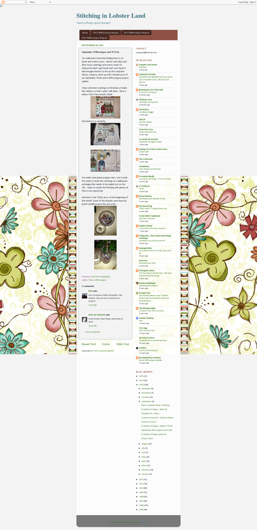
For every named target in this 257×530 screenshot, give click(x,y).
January (145, 474)
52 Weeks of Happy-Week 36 (153, 434)
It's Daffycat (144, 186)
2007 (141, 501)
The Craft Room (146, 159)
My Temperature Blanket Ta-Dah (152, 199)
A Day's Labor (147, 438)
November (146, 393)
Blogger (144, 522)
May (144, 457)
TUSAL (91, 280)
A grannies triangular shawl (150, 142)
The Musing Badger (147, 308)
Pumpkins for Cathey (150, 414)
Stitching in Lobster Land (110, 15)
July (143, 448)
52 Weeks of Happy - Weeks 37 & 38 (156, 426)
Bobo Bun (143, 261)
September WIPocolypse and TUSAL (156, 430)
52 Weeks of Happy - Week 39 (154, 409)
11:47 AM (92, 305)
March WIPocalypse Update (150, 360)
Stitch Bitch (144, 110)
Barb (90, 291)
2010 (141, 488)
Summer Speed (145, 122)
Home (85, 32)
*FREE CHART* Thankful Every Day (153, 209)
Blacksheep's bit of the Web (151, 90)
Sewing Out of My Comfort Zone (153, 149)
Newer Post (89, 344)
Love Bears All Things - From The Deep (155, 179)
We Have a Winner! (147, 219)
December (146, 389)
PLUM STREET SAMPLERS (149, 216)
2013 (141, 385)
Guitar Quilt (144, 152)
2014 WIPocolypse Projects (94, 37)
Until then (143, 67)
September (147, 402)
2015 (141, 376)
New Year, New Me (147, 331)
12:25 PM (92, 326)
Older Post (122, 344)
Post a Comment (93, 332)
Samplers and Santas (148, 65)
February (146, 470)
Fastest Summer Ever (147, 132)
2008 (141, 497)
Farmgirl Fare (144, 293)
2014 (141, 380)
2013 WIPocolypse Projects (136, 32)
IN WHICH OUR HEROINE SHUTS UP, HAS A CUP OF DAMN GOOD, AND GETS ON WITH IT (155, 79)
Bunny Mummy (145, 196)
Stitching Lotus (145, 100)
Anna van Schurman (96, 315)
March (145, 466)
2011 (141, 484)
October (145, 397)
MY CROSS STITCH (147, 338)
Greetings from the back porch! (152, 241)
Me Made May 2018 (147, 263)
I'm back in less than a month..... (152, 311)
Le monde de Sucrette (148, 139)
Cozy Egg (143, 328)
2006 (141, 505)
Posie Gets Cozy (146, 129)
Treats (141, 189)
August (145, 444)
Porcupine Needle (146, 176)
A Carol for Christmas (148, 92)
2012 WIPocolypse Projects (106, 32)
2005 (141, 510)
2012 (141, 479)
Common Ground (148, 422)
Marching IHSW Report (148, 286)
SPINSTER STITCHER (147, 75)
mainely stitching (146, 318)
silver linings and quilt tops (150, 169)
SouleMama (144, 166)
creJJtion (142, 348)
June (144, 452)
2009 (141, 492)
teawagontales (145, 248)
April (144, 461)
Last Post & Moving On (148, 351)
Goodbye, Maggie (146, 112)
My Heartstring (145, 206)
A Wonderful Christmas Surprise (152, 228)
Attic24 (142, 120)
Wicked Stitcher (146, 226)
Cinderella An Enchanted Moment (153, 341)
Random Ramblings (147, 283)
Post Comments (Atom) (104, 351)
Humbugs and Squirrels (148, 102)
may (141, 321)
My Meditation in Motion (150, 358)
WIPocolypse (100, 280)
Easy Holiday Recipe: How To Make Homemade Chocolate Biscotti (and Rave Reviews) (154, 298)
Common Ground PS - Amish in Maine (157, 418)
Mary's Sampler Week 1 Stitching (155, 405)
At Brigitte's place (146, 271)
